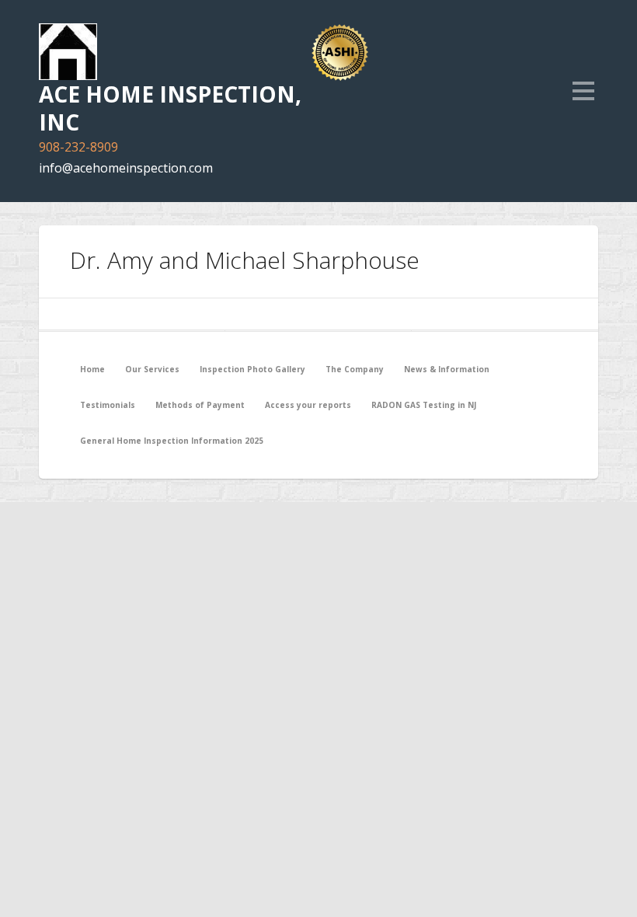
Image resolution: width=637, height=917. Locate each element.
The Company (354, 369)
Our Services (152, 369)
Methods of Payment (200, 404)
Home (92, 369)
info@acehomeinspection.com (126, 167)
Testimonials (107, 404)
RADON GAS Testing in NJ (423, 404)
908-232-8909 (78, 146)
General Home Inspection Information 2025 (171, 440)
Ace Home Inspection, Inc (170, 108)
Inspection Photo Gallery (252, 369)
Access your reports (308, 404)
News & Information (446, 369)
